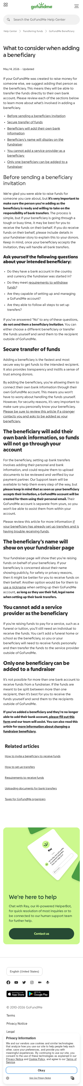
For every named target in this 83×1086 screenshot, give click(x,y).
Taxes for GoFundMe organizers (25, 799)
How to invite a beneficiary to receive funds (32, 756)
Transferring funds (33, 31)
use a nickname (14, 587)
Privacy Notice (16, 1023)
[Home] (5, 5)
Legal (10, 1031)
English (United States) (24, 971)
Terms (10, 1015)
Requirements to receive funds (24, 777)
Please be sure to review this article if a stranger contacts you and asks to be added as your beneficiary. (39, 416)
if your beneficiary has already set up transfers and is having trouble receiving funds (41, 526)
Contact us (41, 933)
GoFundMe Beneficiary (61, 31)
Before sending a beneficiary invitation (36, 116)
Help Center (10, 31)
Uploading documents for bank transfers (31, 788)
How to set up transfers (20, 767)
